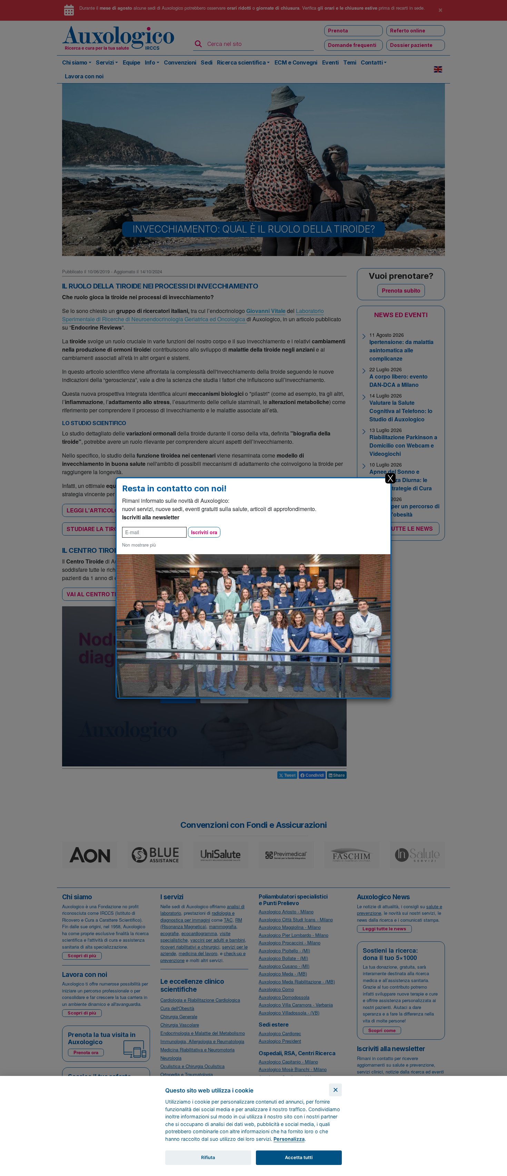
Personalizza (289, 1139)
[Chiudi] (335, 1090)
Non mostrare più (139, 544)
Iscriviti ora (204, 532)
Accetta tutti (298, 1157)
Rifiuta (208, 1157)
